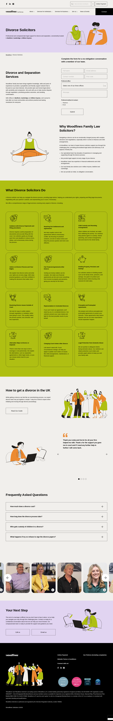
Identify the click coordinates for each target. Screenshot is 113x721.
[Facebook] (7, 4)
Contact (104, 12)
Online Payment (101, 4)
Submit (72, 112)
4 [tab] (85, 479)
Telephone (65, 102)
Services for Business (61, 11)
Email (64, 104)
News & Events (84, 11)
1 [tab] (79, 479)
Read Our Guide (16, 411)
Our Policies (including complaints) (94, 655)
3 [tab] (83, 479)
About (31, 11)
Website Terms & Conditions (66, 659)
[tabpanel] (82, 441)
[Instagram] (13, 4)
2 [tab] (81, 479)
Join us (74, 11)
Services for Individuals (44, 11)
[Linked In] (10, 4)
